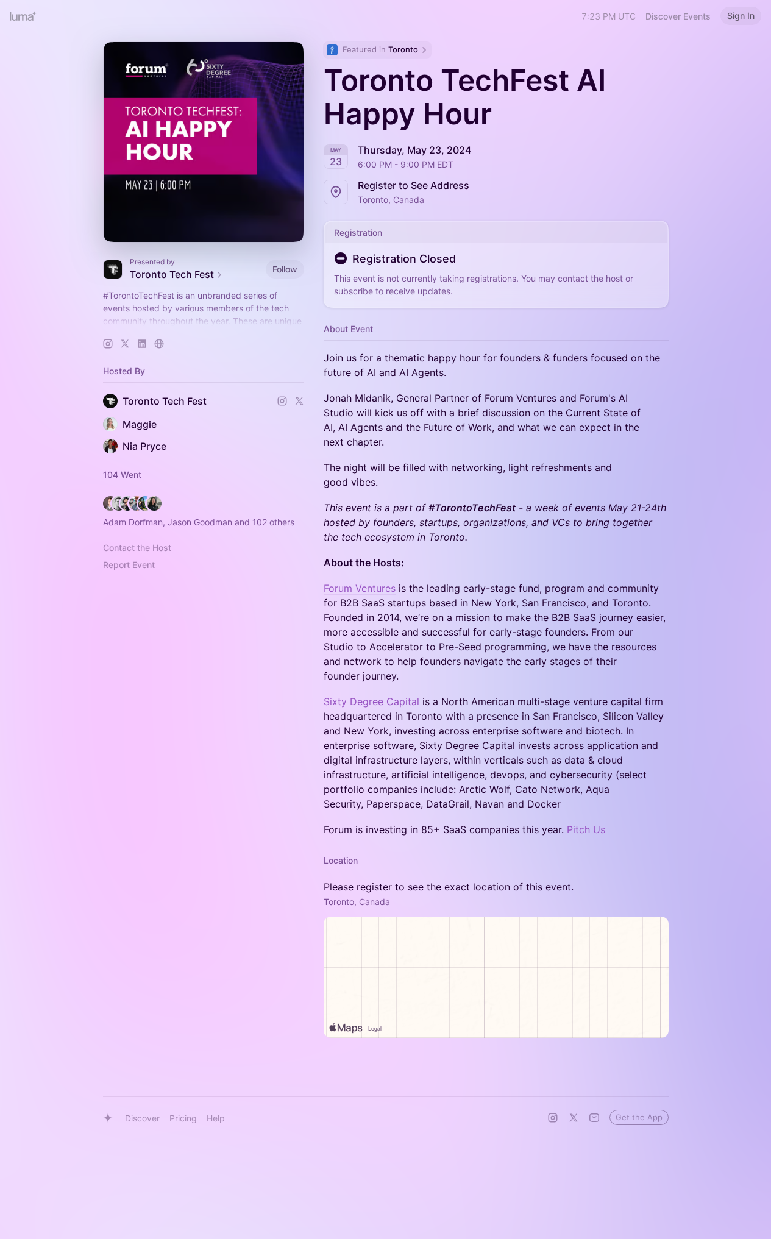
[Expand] (203, 321)
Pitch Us (586, 829)
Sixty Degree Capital (371, 701)
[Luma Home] (23, 15)
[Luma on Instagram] (552, 1117)
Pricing (183, 1118)
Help (216, 1118)
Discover (142, 1118)
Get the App (639, 1117)
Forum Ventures (360, 588)
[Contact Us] (594, 1117)
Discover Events (678, 16)
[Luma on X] (573, 1117)
